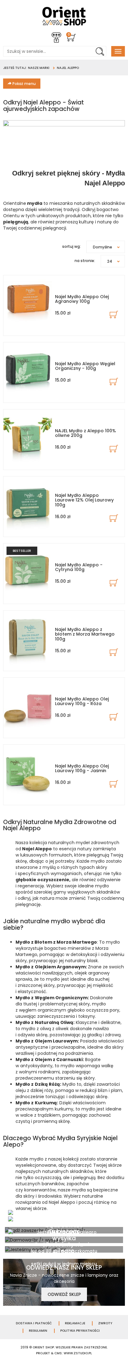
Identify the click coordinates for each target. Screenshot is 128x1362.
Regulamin (38, 1331)
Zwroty (105, 1323)
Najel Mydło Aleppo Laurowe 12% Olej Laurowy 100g (84, 500)
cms (58, 1353)
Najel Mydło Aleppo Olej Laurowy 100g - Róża (82, 701)
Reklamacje (75, 1323)
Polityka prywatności (80, 1331)
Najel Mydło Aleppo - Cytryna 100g (79, 567)
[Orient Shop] (64, 16)
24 (109, 261)
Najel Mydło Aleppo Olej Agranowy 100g (82, 299)
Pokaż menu (23, 83)
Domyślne (102, 247)
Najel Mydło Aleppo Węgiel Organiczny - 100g (85, 366)
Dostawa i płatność (34, 1323)
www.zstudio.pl (78, 1353)
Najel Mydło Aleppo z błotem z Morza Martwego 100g (85, 634)
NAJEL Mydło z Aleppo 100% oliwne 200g (85, 433)
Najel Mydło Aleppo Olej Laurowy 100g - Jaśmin (82, 768)
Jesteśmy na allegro (64, 1247)
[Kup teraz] (113, 314)
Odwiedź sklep (64, 1294)
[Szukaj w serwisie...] (100, 51)
